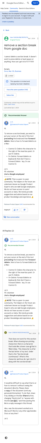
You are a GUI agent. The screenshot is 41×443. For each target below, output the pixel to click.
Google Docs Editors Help (16, 3)
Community (14, 8)
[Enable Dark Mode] (6, 437)
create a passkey (8, 22)
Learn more (11, 104)
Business (18, 71)
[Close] (39, 13)
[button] (3, 2)
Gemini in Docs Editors (27, 8)
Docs (6, 71)
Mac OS (11, 71)
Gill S (21, 204)
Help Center (5, 8)
